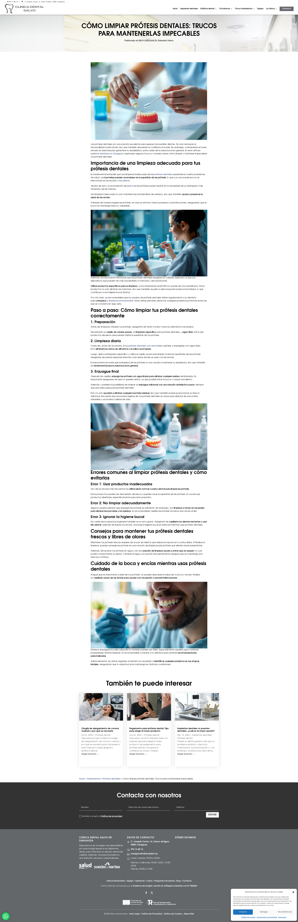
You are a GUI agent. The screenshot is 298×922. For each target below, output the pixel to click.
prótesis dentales (163, 175)
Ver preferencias (285, 912)
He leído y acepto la (102, 816)
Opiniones (140, 881)
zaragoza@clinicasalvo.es (144, 854)
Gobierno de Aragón (142, 886)
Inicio (175, 9)
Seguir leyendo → (90, 754)
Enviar (212, 815)
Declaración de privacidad (267, 917)
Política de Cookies (173, 914)
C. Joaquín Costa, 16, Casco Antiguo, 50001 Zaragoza (44, 2)
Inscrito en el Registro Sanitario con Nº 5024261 (175, 886)
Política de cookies (248, 917)
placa (130, 186)
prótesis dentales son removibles (145, 346)
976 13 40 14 (13, 2)
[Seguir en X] (151, 892)
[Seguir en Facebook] (146, 892)
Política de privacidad (111, 816)
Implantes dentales (189, 9)
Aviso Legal (134, 914)
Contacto (286, 9)
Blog (178, 881)
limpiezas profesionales (121, 301)
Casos (149, 881)
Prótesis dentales (111, 779)
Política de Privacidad (152, 914)
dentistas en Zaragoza (111, 154)
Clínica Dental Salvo (115, 881)
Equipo (260, 9)
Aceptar (243, 912)
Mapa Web (189, 914)
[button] (293, 892)
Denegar (264, 912)
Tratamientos (94, 779)
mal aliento (124, 181)
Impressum (282, 917)
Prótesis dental (102, 735)
